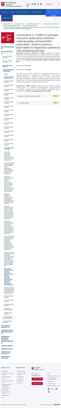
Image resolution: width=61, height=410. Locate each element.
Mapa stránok (51, 381)
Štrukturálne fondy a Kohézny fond (8, 70)
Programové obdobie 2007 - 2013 (8, 66)
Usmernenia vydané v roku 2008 (9, 148)
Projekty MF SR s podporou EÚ (6, 352)
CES (3, 397)
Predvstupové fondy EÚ (7, 47)
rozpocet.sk (4, 371)
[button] (58, 4)
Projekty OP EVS (21, 371)
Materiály (6, 73)
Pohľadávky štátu (6, 387)
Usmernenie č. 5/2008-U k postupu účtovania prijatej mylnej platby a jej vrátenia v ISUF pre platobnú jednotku (9, 290)
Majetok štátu (5, 390)
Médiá (56, 12)
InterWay (57, 404)
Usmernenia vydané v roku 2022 (9, 90)
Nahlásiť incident (37, 383)
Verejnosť (50, 12)
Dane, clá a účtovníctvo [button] (23, 12)
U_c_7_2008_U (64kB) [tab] (23, 103)
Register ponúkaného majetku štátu (7, 385)
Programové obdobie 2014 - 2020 (7, 61)
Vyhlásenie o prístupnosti (53, 376)
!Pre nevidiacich (32, 4)
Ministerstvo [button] (5, 12)
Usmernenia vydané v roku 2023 (9, 85)
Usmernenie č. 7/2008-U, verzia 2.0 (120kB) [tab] (29, 96)
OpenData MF (5, 395)
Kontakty (53, 15)
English (28, 4)
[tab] (38, 96)
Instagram (38, 4)
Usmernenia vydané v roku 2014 (9, 123)
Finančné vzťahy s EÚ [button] (7, 18)
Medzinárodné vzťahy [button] (37, 12)
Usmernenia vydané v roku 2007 (9, 296)
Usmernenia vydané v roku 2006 (9, 304)
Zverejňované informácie (5, 357)
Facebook (35, 4)
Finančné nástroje (7, 346)
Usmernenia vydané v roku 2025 (9, 81)
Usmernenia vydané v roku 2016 (9, 115)
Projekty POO (21, 381)
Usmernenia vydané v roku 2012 (9, 131)
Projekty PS (20, 383)
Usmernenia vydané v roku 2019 (9, 102)
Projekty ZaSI (20, 376)
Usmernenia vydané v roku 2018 (9, 106)
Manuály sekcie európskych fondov (8, 309)
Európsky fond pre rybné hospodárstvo (7, 317)
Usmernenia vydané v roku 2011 (9, 136)
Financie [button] (13, 12)
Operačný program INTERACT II (8, 313)
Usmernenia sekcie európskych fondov (8, 77)
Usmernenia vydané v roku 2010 (9, 140)
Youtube (28, 6)
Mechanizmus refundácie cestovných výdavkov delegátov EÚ (7, 339)
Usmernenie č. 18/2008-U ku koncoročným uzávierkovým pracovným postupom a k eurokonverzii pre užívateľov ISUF (9, 156)
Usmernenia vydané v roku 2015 (9, 119)
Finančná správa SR (6, 376)
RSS (49, 373)
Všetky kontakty (37, 379)
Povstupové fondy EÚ (7, 52)
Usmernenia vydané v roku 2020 (9, 98)
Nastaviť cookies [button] (51, 383)
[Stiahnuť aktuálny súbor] (55, 96)
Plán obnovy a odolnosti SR (5, 326)
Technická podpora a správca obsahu (52, 378)
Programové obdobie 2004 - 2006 (7, 321)
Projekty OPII (20, 378)
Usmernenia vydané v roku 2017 (9, 110)
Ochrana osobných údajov (54, 385)
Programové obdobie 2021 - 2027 (7, 57)
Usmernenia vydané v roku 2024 (9, 300)
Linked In (41, 4)
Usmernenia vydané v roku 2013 (9, 127)
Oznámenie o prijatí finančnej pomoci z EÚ (7, 331)
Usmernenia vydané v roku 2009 (9, 144)
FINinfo (4, 378)
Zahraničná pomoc (7, 349)
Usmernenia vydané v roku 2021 (9, 94)
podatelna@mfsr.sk (36, 375)
